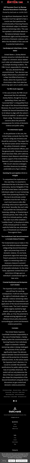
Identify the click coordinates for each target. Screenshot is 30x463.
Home (15, 424)
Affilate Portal (15, 428)
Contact (15, 439)
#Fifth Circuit (24, 390)
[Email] (14, 401)
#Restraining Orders (10, 394)
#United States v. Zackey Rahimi (10, 396)
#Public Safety (22, 392)
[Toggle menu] (2, 2)
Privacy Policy (19, 457)
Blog (15, 444)
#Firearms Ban (8, 392)
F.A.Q (15, 437)
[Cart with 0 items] (28, 2)
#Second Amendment (19, 394)
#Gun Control (15, 392)
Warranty (15, 426)
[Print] (16, 401)
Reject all (11, 461)
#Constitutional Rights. (7, 390)
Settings (4, 461)
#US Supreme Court (22, 396)
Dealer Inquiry (15, 442)
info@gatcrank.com (15, 417)
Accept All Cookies (21, 461)
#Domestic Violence (17, 390)
